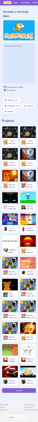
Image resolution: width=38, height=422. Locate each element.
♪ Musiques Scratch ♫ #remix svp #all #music (30, 272)
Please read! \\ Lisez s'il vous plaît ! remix (30, 359)
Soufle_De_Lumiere (30, 187)
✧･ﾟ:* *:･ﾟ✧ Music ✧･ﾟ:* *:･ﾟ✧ (30, 250)
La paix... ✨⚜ (30, 163)
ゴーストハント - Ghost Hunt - (13, 228)
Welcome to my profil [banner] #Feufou (30, 337)
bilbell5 (11, 252)
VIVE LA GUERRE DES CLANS (30, 380)
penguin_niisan (13, 230)
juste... (11, 293)
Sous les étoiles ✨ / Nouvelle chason (13, 185)
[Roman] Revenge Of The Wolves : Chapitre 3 (30, 293)
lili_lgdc (11, 296)
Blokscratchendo (13, 383)
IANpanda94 (12, 209)
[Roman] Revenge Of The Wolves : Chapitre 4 (13, 272)
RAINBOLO (12, 250)
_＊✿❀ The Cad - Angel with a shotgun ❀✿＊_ (30, 141)
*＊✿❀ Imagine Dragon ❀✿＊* (13, 163)
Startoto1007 (30, 274)
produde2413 (30, 230)
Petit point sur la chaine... (13, 380)
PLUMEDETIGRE (13, 361)
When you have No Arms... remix (30, 206)
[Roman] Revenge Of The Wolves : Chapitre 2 (13, 337)
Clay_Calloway (30, 209)
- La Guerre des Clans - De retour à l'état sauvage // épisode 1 (13, 359)
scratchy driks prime (30, 228)
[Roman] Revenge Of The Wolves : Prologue (13, 315)
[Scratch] (7, 2)
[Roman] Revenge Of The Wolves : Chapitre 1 (30, 315)
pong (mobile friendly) (13, 206)
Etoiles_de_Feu (13, 143)
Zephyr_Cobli (13, 274)
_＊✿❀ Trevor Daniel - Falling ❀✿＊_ (13, 141)
